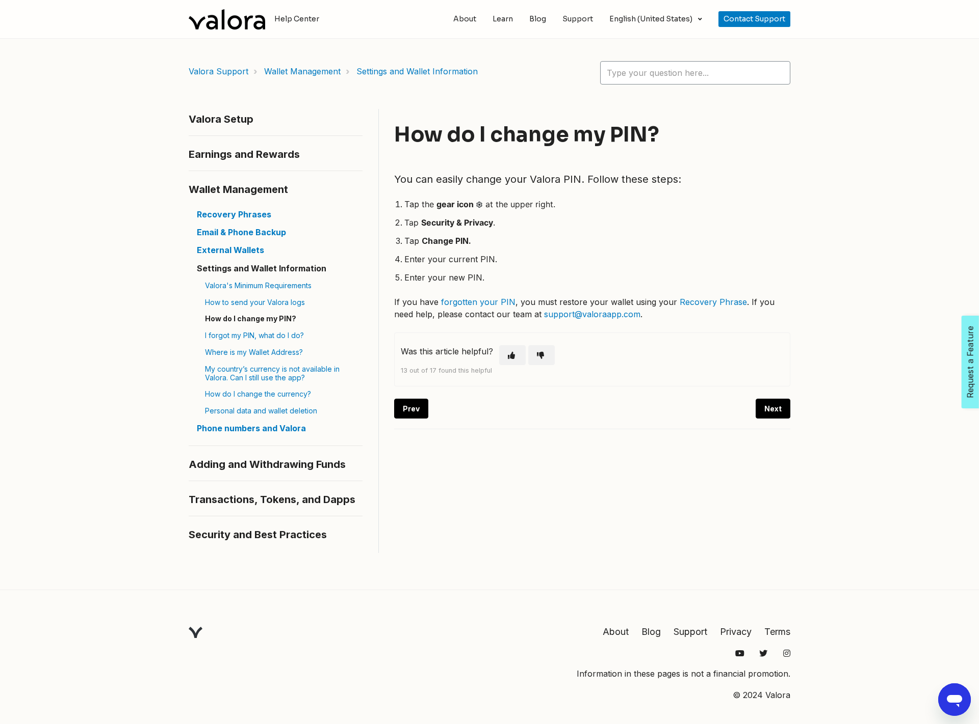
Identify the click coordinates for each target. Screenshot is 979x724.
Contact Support (754, 18)
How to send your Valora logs (255, 302)
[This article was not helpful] (541, 355)
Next (773, 408)
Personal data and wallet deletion (261, 410)
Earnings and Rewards (244, 154)
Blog (537, 18)
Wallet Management (302, 71)
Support (577, 18)
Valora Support (218, 71)
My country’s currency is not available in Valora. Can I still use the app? (272, 373)
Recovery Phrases (234, 214)
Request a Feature (970, 362)
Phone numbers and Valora (251, 428)
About (464, 18)
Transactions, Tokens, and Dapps (272, 499)
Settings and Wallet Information (417, 71)
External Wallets (230, 250)
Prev (411, 408)
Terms (777, 631)
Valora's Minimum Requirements (258, 285)
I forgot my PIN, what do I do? (254, 335)
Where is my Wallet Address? (254, 352)
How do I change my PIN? (250, 318)
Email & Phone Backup (241, 232)
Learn (503, 18)
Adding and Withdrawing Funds (267, 464)
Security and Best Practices (258, 534)
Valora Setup (221, 119)
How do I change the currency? (258, 393)
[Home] (227, 19)
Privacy (736, 631)
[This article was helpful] (512, 355)
